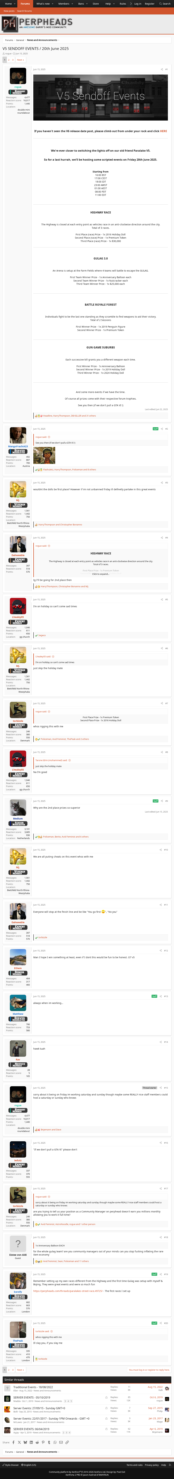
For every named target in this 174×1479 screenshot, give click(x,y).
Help (108, 3)
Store (96, 3)
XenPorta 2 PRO (73, 1474)
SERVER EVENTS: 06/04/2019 (31, 1429)
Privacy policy (152, 1464)
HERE (163, 131)
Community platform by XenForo (77, 1472)
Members (63, 3)
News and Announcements (47, 1390)
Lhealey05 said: (43, 656)
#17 (166, 1188)
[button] (14, 3)
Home (8, 3)
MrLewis (17, 1422)
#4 (166, 537)
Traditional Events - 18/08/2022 (33, 1387)
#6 (166, 648)
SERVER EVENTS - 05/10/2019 (31, 1397)
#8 (166, 752)
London (26, 1311)
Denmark (25, 740)
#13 (166, 996)
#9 (166, 800)
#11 (166, 904)
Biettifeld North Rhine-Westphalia (18, 524)
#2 (166, 428)
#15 (166, 1087)
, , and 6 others (66, 836)
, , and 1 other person (68, 1224)
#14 (166, 1041)
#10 (166, 849)
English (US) (29, 1464)
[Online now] (18, 496)
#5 (166, 599)
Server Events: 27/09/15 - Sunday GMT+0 (39, 1408)
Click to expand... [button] (100, 573)
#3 (166, 482)
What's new (43, 3)
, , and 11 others (66, 1261)
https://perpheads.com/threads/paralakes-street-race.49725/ (68, 1291)
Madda (17, 1401)
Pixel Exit (121, 1472)
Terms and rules (135, 1464)
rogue (8, 53)
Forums (25, 3)
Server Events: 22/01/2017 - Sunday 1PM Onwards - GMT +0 (51, 1418)
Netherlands (23, 838)
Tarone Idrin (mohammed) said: (51, 760)
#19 (166, 1274)
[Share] (162, 69)
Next (19, 59)
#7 (166, 703)
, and (65, 586)
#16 (166, 1142)
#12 (166, 950)
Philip (160, 1411)
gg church (25, 636)
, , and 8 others (69, 469)
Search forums (24, 10)
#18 (166, 1237)
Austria (26, 465)
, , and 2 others (65, 739)
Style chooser (12, 1464)
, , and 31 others (69, 415)
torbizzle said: (42, 1331)
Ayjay (16, 1432)
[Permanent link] (34, 135)
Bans (81, 3)
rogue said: (41, 436)
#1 (166, 69)
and (60, 524)
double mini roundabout (23, 111)
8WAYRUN (104, 1474)
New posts (9, 10)
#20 (166, 1323)
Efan (15, 1390)
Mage (160, 1421)
